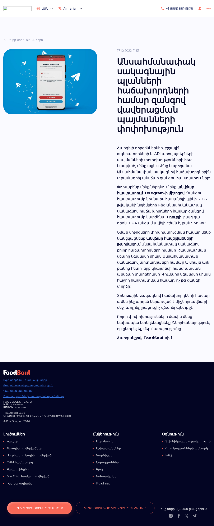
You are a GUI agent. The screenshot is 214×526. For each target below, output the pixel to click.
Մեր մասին (104, 441)
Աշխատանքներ (108, 448)
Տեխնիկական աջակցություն (188, 441)
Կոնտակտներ (107, 476)
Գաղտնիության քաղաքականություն (28, 385)
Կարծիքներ (105, 455)
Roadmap (103, 483)
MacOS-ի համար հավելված (28, 476)
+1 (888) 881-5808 (179, 8)
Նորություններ (107, 462)
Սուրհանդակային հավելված (29, 455)
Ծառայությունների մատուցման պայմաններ (33, 396)
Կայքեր (12, 441)
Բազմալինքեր (18, 469)
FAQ (168, 455)
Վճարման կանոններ (17, 390)
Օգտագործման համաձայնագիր (25, 380)
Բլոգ (99, 469)
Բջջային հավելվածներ (24, 448)
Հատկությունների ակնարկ (186, 448)
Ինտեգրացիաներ (20, 483)
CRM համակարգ (20, 462)
